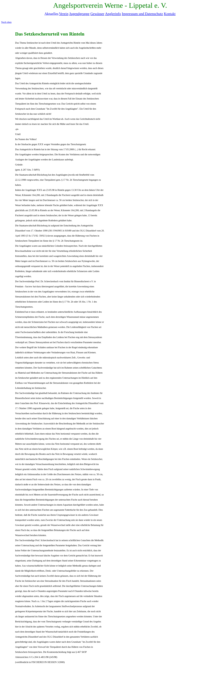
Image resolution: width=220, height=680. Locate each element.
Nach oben (6, 22)
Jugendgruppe (79, 14)
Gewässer (97, 14)
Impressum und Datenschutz (142, 14)
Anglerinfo (113, 14)
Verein (63, 14)
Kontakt (170, 14)
